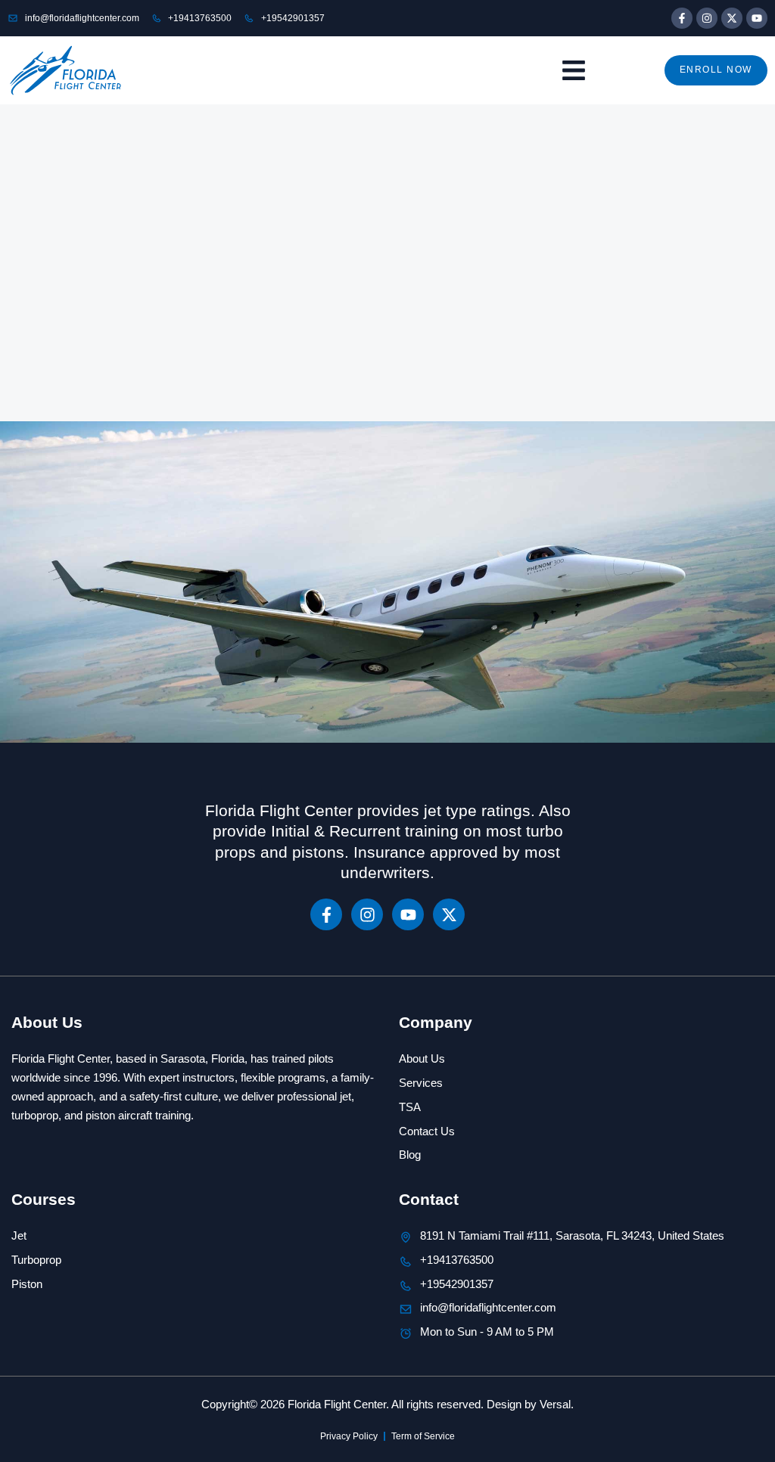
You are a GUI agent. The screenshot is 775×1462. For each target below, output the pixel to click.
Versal (555, 1404)
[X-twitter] (731, 18)
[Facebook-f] (682, 18)
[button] (573, 70)
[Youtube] (756, 18)
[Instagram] (706, 18)
